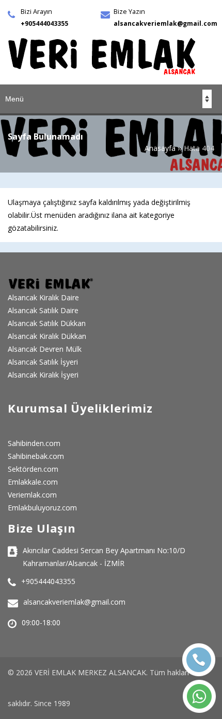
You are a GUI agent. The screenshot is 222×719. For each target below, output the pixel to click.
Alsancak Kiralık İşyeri (43, 375)
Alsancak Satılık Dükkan (47, 323)
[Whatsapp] (199, 696)
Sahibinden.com (34, 443)
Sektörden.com (33, 469)
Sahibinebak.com (36, 456)
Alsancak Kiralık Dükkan (47, 336)
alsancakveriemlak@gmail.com (165, 23)
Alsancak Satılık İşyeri (43, 362)
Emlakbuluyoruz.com (42, 507)
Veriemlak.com (32, 495)
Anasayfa (160, 148)
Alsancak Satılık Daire (43, 310)
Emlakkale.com (33, 482)
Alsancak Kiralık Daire (43, 297)
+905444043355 (44, 23)
